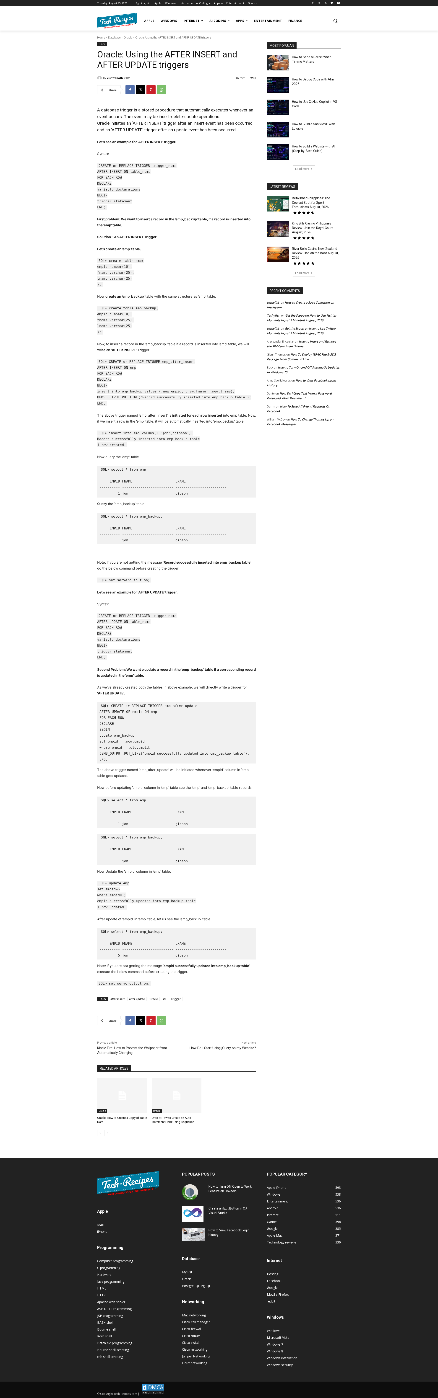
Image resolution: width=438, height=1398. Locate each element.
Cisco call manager (196, 1322)
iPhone (102, 1231)
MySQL (187, 1272)
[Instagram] (319, 3)
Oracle (128, 37)
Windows (273, 1330)
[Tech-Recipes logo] (117, 20)
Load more (302, 169)
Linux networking (194, 1363)
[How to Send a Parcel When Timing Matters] (278, 62)
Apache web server (111, 1302)
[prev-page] (100, 1133)
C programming (108, 1268)
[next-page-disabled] (107, 1133)
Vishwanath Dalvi (118, 78)
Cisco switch (191, 1342)
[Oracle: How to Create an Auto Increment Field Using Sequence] (177, 1095)
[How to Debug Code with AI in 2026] (278, 85)
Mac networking (194, 1315)
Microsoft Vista (278, 1337)
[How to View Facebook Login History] (193, 1234)
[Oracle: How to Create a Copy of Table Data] (122, 1095)
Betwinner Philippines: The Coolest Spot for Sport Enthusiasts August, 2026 (311, 202)
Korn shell (104, 1336)
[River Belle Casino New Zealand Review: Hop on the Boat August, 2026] (278, 254)
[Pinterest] (151, 89)
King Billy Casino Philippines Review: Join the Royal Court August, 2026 (312, 228)
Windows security (280, 1365)
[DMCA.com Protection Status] (153, 1394)
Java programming (110, 1281)
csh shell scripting (110, 1356)
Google (272, 1287)
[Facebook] (312, 3)
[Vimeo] (331, 3)
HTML (101, 1288)
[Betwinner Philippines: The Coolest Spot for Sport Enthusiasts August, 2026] (278, 204)
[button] (335, 20)
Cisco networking (194, 1349)
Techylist (273, 315)
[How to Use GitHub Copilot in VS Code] (278, 107)
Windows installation (282, 1358)
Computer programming (115, 1261)
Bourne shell (106, 1329)
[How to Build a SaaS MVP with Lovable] (278, 129)
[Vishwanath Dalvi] (100, 78)
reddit (271, 1301)
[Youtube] (338, 3)
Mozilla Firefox (278, 1294)
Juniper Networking (196, 1356)
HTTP (101, 1295)
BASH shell (105, 1322)
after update (137, 999)
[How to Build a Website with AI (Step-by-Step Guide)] (278, 152)
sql (164, 999)
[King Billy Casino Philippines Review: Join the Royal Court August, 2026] (278, 229)
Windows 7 (275, 1344)
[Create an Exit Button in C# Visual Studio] (192, 1214)
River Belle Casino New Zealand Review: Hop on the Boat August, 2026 (315, 253)
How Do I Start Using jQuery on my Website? (223, 1048)
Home (101, 37)
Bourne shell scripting (113, 1350)
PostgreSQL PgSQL (196, 1286)
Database (114, 37)
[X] (325, 3)
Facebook (274, 1281)
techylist (273, 302)
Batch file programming (114, 1343)
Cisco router (191, 1336)
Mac (100, 1225)
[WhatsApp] (161, 89)
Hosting (272, 1274)
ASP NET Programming (114, 1309)
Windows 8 (275, 1351)
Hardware (104, 1274)
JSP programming (110, 1315)
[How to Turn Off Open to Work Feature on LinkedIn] (190, 1192)
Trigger (176, 999)
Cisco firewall (191, 1329)
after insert (117, 999)
